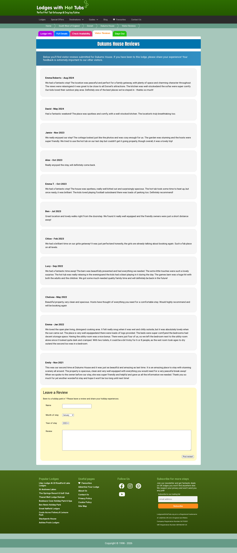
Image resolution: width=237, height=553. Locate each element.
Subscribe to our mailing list (169, 494)
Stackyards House (47, 519)
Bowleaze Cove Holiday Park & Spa (55, 501)
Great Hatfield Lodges (49, 508)
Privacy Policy (85, 498)
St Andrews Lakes (47, 489)
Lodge (46, 33)
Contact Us (136, 19)
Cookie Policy (84, 502)
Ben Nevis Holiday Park (50, 505)
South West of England (69, 26)
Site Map (82, 506)
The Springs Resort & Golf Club (54, 493)
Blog (106, 19)
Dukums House (107, 26)
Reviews (102, 33)
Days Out (120, 33)
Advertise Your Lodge (88, 487)
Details (61, 33)
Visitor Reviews (129, 26)
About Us (82, 491)
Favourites (121, 19)
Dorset (90, 26)
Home (48, 26)
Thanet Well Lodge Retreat (52, 497)
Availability (81, 33)
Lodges (42, 19)
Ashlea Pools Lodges (49, 522)
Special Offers (57, 19)
